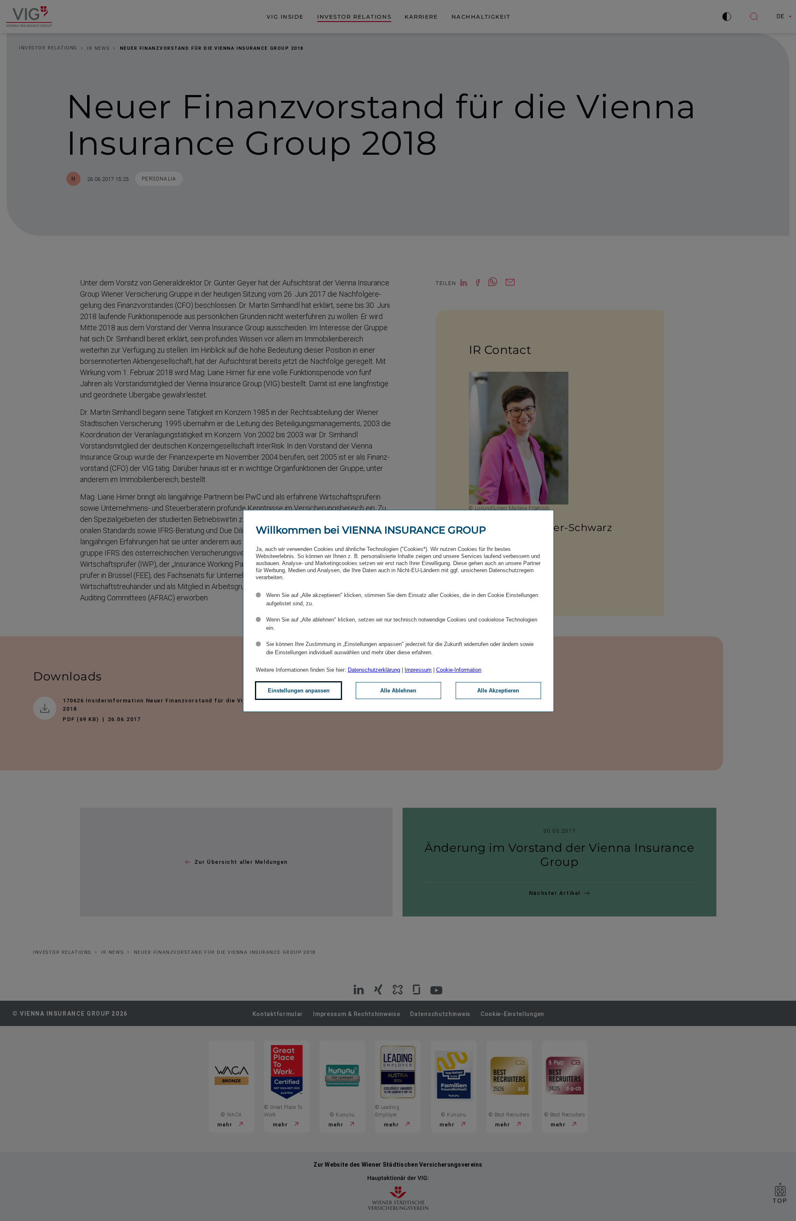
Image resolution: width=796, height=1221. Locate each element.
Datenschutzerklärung (374, 670)
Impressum (418, 670)
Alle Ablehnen (398, 690)
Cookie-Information (458, 670)
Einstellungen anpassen (299, 690)
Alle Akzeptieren (498, 690)
